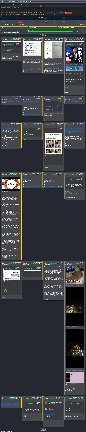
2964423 (10, 269)
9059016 (9, 99)
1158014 (52, 406)
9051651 (30, 99)
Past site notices (82, 24)
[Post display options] (9, 38)
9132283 (72, 40)
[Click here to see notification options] (26, 1)
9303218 (10, 45)
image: (45, 12)
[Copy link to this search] (77, 31)
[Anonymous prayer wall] (21, 1)
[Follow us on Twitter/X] (30, 1)
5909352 (31, 131)
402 (30, 175)
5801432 (52, 131)
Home (9, 1)
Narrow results (68, 12)
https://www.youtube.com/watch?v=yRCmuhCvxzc (10, 101)
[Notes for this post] (15, 38)
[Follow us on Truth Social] (28, 1)
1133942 (73, 399)
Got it (64, 18)
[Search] (41, 6)
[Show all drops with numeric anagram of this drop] (12, 38)
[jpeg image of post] (13, 38)
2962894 (30, 264)
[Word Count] (10, 38)
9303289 (9, 40)
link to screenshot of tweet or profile (30, 114)
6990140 (73, 99)
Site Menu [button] (13, 1)
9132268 (73, 45)
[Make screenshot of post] (16, 38)
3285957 (73, 175)
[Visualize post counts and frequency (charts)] (18, 1)
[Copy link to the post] (18, 38)
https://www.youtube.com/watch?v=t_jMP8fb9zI (73, 101)
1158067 (51, 399)
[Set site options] (32, 1)
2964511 (9, 264)
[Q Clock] (17, 1)
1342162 (30, 399)
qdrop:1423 (74, 264)
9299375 (30, 40)
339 (51, 175)
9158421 (51, 40)
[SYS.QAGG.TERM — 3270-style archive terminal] (25, 1)
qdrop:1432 (53, 264)
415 (9, 175)
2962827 (31, 269)
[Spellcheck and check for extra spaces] (20, 38)
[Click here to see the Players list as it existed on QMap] (20, 1)
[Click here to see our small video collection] (23, 1)
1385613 (9, 399)
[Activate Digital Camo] (14, 38)
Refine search (3, 11)
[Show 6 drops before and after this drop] (11, 38)
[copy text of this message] (17, 38)
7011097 (51, 99)
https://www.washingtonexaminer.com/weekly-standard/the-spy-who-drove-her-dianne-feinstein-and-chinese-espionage (31, 105)
